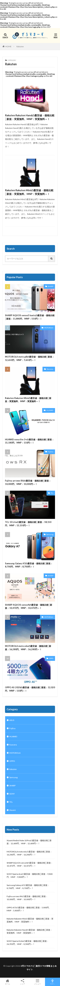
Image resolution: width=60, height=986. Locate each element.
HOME (8, 46)
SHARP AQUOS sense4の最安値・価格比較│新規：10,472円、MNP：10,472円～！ (28, 606)
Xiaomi (12, 810)
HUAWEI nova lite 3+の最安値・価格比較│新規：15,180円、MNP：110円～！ (29, 441)
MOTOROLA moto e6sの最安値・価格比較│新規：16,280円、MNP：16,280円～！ (28, 648)
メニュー (37, 984)
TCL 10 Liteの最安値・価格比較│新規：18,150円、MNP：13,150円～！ (28, 524)
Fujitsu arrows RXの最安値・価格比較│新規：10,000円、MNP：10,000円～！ (28, 482)
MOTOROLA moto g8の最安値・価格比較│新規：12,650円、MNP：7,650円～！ (29, 358)
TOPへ (52, 984)
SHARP (50, 286)
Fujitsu (50, 452)
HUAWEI (49, 410)
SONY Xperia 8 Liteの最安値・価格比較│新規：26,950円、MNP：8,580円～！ (28, 942)
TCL (52, 493)
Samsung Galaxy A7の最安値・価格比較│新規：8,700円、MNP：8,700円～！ (29, 565)
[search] (51, 258)
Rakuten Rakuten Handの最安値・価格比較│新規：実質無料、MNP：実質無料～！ (29, 117)
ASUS (11, 720)
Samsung (49, 534)
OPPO (51, 658)
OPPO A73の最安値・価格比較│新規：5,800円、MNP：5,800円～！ (29, 909)
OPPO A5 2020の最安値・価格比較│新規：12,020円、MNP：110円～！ (30, 689)
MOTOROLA (48, 328)
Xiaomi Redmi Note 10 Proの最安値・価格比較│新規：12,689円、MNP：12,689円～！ (29, 842)
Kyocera (13, 744)
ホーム (7, 984)
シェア (22, 984)
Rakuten (20, 46)
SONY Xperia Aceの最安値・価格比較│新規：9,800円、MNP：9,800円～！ (29, 875)
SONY (12, 793)
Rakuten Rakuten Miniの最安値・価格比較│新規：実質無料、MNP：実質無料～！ (29, 192)
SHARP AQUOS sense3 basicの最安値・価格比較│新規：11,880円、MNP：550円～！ (30, 317)
